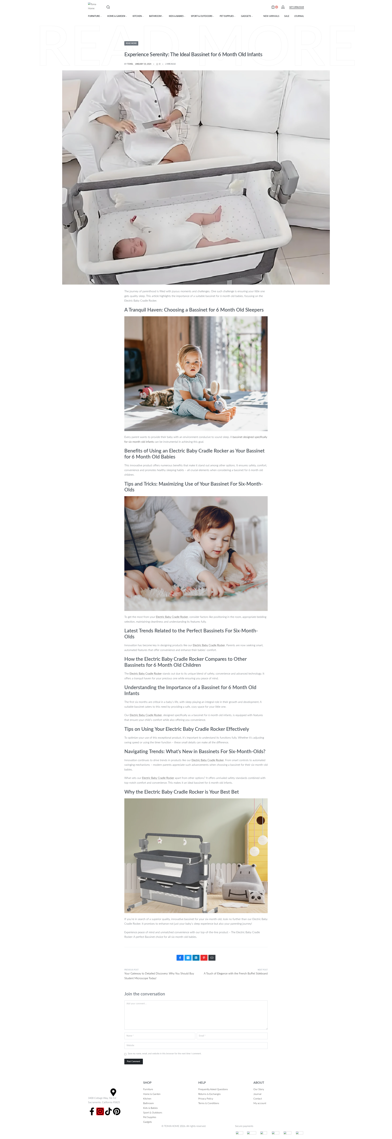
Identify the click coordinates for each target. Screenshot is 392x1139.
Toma (130, 64)
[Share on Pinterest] (203, 958)
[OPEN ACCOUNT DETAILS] (283, 7)
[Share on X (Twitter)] (188, 958)
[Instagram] (100, 1111)
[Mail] (211, 958)
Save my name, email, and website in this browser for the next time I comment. (164, 1054)
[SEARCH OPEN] (108, 7)
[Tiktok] (108, 1111)
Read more (131, 43)
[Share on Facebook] (180, 958)
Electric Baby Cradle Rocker (172, 617)
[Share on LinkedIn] (196, 958)
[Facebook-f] (92, 1111)
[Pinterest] (117, 1111)
